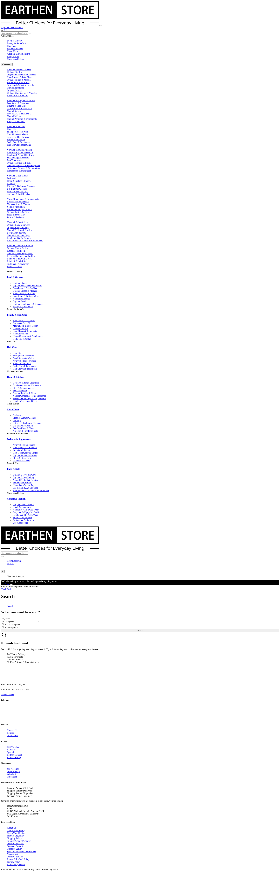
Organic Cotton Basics (17, 248)
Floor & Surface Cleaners (18, 181)
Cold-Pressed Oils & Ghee (19, 77)
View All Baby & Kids (17, 222)
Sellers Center (7, 694)
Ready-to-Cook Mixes (17, 95)
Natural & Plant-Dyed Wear (20, 253)
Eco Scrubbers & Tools (17, 191)
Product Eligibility (15, 835)
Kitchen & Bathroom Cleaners (21, 186)
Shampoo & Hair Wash (17, 131)
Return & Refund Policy (18, 859)
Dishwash (11, 178)
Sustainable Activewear (18, 264)
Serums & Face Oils (16, 106)
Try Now (5, 584)
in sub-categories (12, 624)
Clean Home (13, 51)
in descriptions (11, 627)
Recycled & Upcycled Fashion (21, 256)
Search (10, 606)
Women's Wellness (15, 217)
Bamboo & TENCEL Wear (19, 258)
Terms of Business (15, 843)
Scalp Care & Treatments (18, 142)
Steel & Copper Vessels (18, 157)
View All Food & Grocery (19, 69)
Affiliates (11, 749)
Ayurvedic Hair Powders (18, 137)
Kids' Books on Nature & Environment (25, 240)
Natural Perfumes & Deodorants (22, 119)
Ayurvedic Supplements (18, 201)
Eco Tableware (14, 160)
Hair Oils (11, 129)
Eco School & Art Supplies (19, 238)
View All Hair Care (16, 126)
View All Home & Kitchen (19, 150)
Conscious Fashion (15, 59)
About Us (11, 828)
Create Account (15, 27)
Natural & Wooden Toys (18, 235)
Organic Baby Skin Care (18, 225)
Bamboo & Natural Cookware (21, 155)
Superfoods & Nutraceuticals (20, 85)
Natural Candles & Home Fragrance (23, 165)
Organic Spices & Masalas (19, 80)
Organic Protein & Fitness (19, 212)
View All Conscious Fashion (20, 245)
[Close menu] (13, 36)
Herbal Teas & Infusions (18, 82)
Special (10, 752)
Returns (10, 733)
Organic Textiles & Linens (19, 163)
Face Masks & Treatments (19, 113)
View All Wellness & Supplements (23, 199)
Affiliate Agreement (16, 864)
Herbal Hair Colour (16, 139)
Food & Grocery (14, 40)
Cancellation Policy (16, 830)
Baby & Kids (13, 56)
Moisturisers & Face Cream (19, 108)
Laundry (11, 183)
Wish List (11, 774)
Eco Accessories (14, 266)
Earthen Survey (14, 757)
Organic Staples (14, 72)
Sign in (4, 27)
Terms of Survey (14, 849)
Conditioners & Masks (17, 134)
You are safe (12, 854)
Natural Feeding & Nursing (19, 230)
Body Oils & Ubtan (16, 121)
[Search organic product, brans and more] (2, 30)
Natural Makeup (14, 116)
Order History (13, 771)
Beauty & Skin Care (16, 43)
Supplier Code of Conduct (19, 841)
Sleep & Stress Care (16, 214)
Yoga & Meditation (16, 207)
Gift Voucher (13, 747)
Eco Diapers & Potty (16, 233)
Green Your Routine (16, 833)
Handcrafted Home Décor (19, 170)
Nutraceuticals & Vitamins (19, 204)
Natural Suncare (14, 111)
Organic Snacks (14, 90)
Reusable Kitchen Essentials (20, 152)
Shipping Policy (14, 838)
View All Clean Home (17, 175)
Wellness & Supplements (18, 54)
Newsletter (12, 776)
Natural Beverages (15, 87)
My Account (13, 769)
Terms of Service (15, 856)
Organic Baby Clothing (18, 227)
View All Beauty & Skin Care (21, 100)
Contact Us (12, 730)
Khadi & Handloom (16, 251)
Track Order (6, 589)
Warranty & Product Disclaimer (21, 851)
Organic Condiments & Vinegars (22, 93)
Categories (6, 64)
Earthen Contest (14, 755)
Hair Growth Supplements (19, 145)
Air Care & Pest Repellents (19, 194)
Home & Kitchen (15, 48)
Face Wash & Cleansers (18, 103)
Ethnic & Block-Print (17, 261)
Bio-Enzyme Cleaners (17, 189)
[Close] (11, 584)
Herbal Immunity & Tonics (19, 209)
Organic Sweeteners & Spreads (21, 74)
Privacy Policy (13, 862)
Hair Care (11, 46)
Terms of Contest (15, 846)
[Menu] (100, 25)
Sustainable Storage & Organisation (23, 168)
